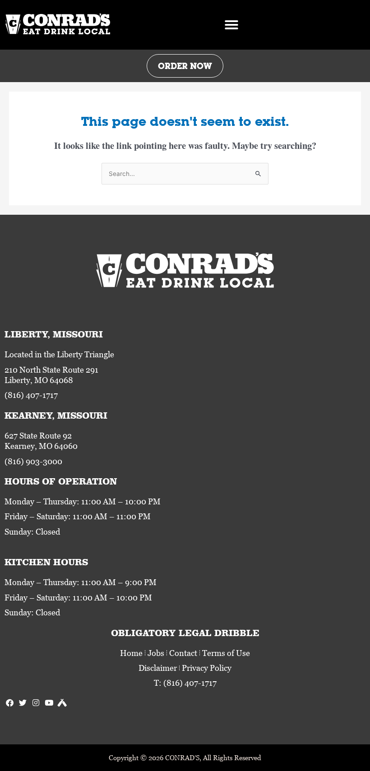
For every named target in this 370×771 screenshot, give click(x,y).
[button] (231, 25)
